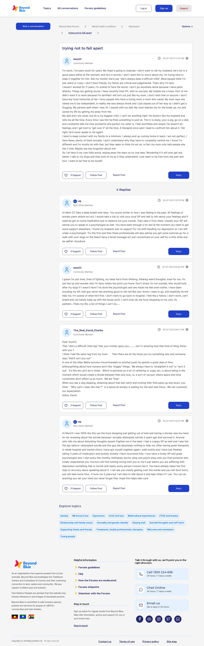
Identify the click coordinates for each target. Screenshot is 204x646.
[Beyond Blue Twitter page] (168, 625)
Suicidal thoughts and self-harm (166, 522)
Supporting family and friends (76, 529)
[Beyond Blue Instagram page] (159, 625)
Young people (67, 536)
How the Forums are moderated (97, 580)
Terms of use (127, 641)
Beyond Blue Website (25, 564)
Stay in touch (81, 625)
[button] (66, 175)
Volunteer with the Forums (94, 593)
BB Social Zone (80, 515)
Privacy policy (150, 641)
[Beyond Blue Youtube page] (149, 625)
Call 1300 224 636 (160, 572)
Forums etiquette (88, 586)
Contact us (104, 641)
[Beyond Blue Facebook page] (139, 625)
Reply (178, 175)
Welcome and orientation (160, 529)
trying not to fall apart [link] (80, 33)
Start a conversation (33, 26)
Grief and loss (116, 515)
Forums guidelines (95, 8)
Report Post (119, 175)
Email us (153, 603)
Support (184, 8)
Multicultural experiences (141, 515)
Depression (134, 26)
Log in (144, 8)
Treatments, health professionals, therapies (119, 529)
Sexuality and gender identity (112, 522)
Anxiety (64, 515)
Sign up (164, 8)
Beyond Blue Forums (25, 8)
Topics (47, 8)
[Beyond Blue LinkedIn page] (178, 625)
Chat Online (156, 588)
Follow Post (96, 175)
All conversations (67, 8)
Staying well (138, 522)
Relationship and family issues (76, 522)
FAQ (80, 573)
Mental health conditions (104, 26)
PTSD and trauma (168, 515)
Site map (172, 641)
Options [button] (186, 26)
